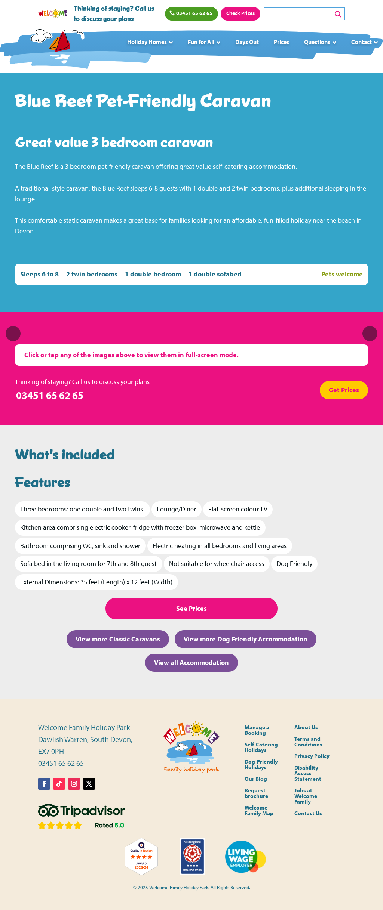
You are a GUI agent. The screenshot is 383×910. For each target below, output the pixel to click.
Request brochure (256, 793)
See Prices (191, 608)
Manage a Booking (257, 730)
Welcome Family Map (259, 811)
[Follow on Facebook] (44, 784)
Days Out (247, 42)
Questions (317, 42)
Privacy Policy (312, 756)
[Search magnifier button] (338, 14)
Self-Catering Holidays (261, 747)
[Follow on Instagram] (74, 784)
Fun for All (201, 42)
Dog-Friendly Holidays (261, 765)
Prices (281, 42)
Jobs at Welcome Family (305, 796)
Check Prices (240, 13)
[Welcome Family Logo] (56, 45)
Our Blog (256, 779)
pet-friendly (114, 166)
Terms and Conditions (308, 742)
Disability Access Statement (307, 773)
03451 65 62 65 (194, 13)
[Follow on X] (89, 784)
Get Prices (344, 390)
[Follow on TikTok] (59, 784)
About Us (306, 727)
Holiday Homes (147, 42)
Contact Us (308, 813)
